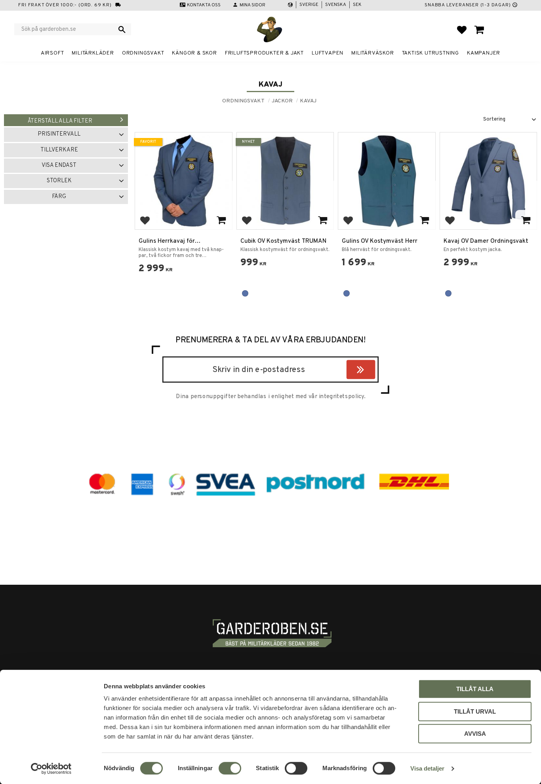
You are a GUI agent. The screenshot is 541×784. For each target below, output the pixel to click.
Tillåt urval (475, 711)
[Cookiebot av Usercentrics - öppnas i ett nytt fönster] (51, 769)
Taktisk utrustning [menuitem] (430, 53)
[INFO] (221, 219)
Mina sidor (252, 5)
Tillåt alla (474, 689)
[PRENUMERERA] (373, 371)
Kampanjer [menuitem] (483, 53)
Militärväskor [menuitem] (372, 53)
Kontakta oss (204, 5)
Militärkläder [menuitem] (93, 53)
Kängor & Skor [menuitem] (194, 53)
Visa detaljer (427, 768)
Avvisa (475, 733)
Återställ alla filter (60, 121)
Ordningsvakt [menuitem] (143, 53)
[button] (462, 30)
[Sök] (122, 29)
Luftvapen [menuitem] (327, 53)
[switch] (230, 768)
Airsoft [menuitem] (52, 53)
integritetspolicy (341, 396)
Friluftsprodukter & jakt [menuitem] (264, 53)
